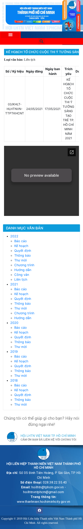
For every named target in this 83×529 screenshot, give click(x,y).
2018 (14, 380)
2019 (14, 352)
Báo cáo (20, 241)
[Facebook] (39, 510)
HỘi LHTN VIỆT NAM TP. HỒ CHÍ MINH (48, 436)
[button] (10, 34)
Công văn (21, 275)
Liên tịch (20, 279)
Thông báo (22, 255)
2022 (14, 236)
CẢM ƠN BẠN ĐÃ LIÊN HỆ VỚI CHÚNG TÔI (48, 439)
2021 (14, 284)
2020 (14, 323)
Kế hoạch (21, 246)
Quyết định (22, 251)
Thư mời (20, 260)
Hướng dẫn (22, 270)
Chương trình (24, 265)
